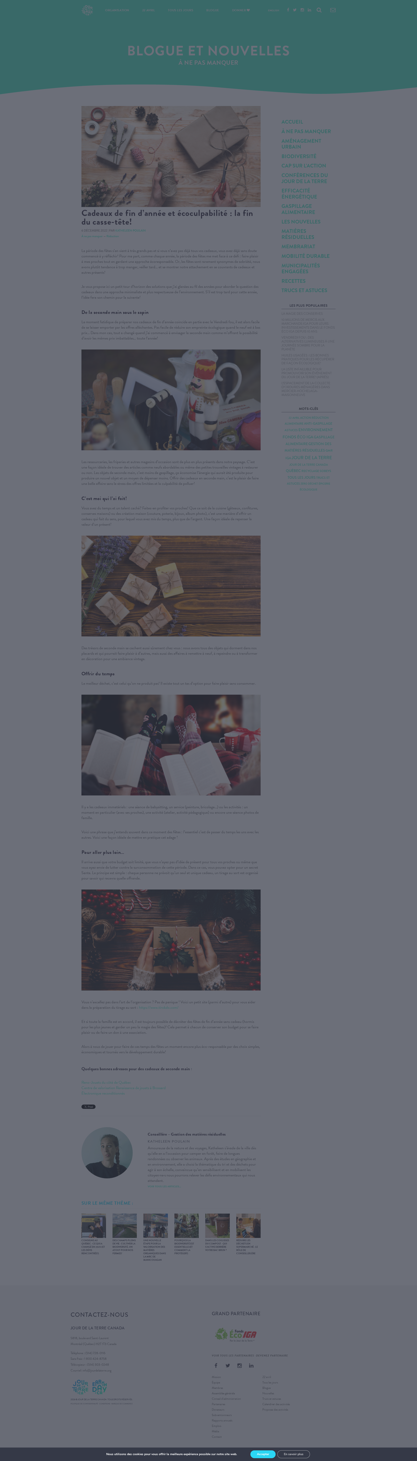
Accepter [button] (263, 1454)
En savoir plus (293, 1454)
